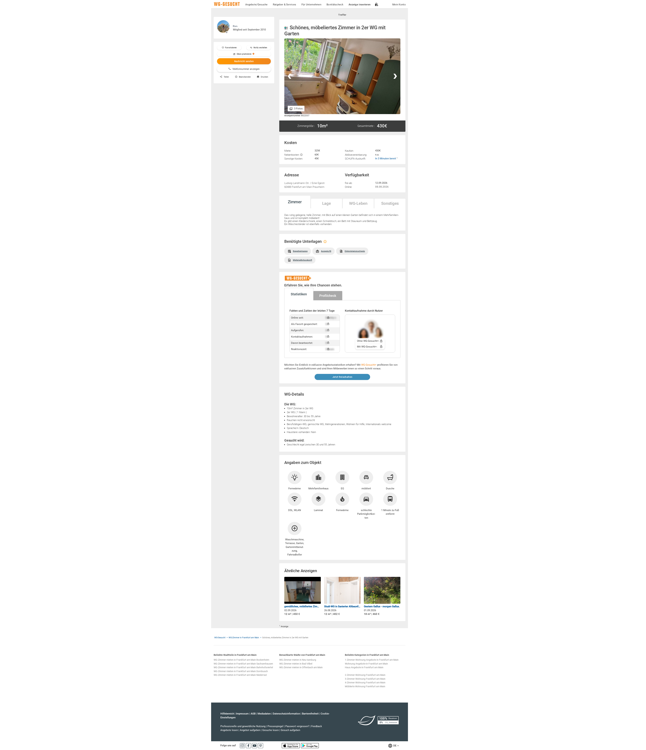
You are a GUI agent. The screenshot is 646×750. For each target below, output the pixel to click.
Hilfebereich (227, 713)
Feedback (316, 726)
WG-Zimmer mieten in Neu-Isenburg (297, 659)
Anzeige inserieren (359, 4)
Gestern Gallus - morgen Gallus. (382, 606)
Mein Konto (399, 4)
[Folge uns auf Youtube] (255, 745)
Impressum (242, 713)
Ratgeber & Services (284, 4)
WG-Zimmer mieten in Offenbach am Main (301, 667)
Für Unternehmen (311, 4)
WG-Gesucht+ (368, 364)
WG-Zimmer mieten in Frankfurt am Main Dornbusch (241, 671)
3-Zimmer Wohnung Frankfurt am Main (365, 678)
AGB (253, 713)
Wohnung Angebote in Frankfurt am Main (366, 663)
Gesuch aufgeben (290, 730)
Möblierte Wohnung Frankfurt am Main (365, 686)
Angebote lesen (229, 730)
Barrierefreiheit (310, 713)
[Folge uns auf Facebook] (249, 745)
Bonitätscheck (335, 4)
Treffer (342, 14)
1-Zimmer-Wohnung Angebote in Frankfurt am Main (372, 659)
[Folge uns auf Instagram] (243, 745)
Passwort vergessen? (297, 726)
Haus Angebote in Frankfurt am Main (364, 667)
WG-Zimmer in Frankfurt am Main (244, 637)
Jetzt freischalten (342, 377)
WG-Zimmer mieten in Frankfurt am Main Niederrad (240, 675)
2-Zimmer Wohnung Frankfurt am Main (365, 675)
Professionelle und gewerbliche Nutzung (242, 726)
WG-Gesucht (219, 637)
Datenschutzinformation (286, 713)
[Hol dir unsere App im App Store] (291, 745)
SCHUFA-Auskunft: (355, 158)
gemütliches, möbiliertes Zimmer (302, 606)
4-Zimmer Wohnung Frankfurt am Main (365, 682)
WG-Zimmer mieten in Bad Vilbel (295, 663)
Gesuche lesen (270, 730)
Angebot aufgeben (250, 730)
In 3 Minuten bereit (386, 158)
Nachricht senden (244, 61)
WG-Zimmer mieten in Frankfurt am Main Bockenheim (241, 659)
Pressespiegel (275, 726)
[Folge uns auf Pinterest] (260, 745)
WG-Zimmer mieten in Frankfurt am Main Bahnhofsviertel (243, 667)
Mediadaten (264, 713)
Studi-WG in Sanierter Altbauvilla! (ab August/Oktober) (342, 606)
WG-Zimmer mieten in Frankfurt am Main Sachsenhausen (243, 663)
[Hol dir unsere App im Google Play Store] (310, 745)
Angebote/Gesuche (256, 4)
